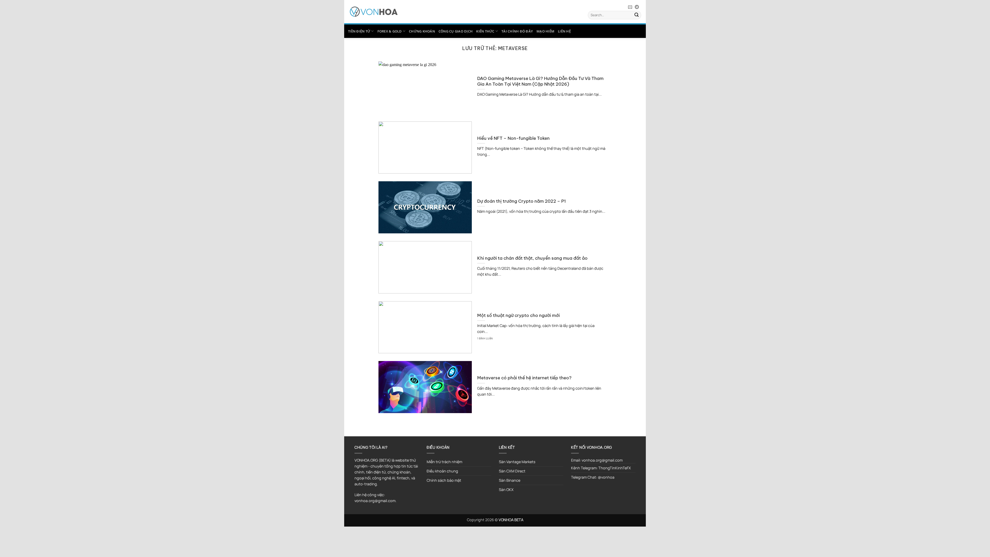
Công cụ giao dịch (456, 31)
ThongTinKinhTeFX (614, 467)
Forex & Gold (389, 31)
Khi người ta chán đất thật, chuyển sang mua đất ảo (532, 258)
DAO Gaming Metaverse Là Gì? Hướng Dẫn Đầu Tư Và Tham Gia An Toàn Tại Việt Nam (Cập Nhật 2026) (540, 81)
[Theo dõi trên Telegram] (637, 7)
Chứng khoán (422, 31)
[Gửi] (636, 15)
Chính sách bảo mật (444, 480)
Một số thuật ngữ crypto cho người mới (518, 315)
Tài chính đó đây (517, 31)
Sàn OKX (506, 489)
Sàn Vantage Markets (517, 461)
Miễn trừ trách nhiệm (444, 461)
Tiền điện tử (359, 31)
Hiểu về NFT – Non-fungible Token (513, 138)
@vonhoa (606, 477)
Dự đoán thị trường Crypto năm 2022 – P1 (521, 201)
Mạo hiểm (545, 31)
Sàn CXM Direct (512, 471)
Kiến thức (485, 31)
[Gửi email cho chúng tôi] (630, 7)
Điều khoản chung (442, 471)
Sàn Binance (509, 480)
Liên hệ (564, 31)
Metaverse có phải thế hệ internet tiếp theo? (524, 377)
